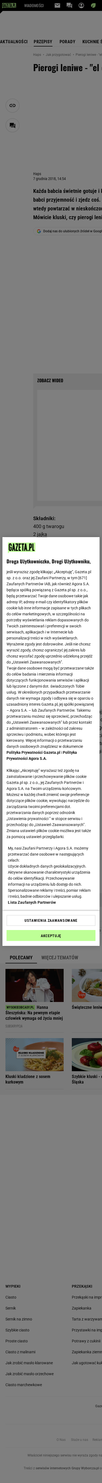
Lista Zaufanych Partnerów (32, 902)
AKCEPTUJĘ (51, 936)
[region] (50, 741)
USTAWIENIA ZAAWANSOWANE (51, 920)
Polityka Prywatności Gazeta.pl (33, 752)
